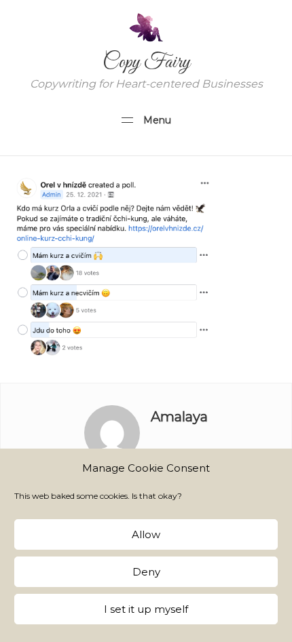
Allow (146, 534)
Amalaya (179, 417)
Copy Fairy (146, 62)
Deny (146, 571)
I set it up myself (146, 609)
